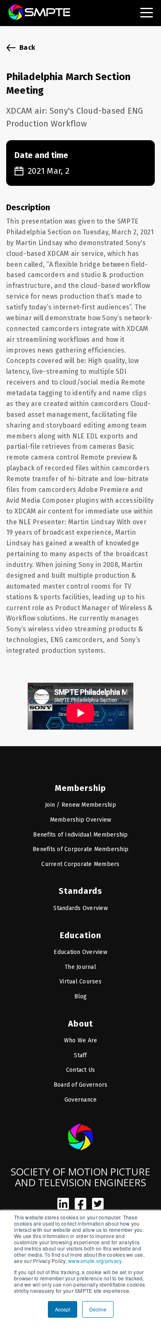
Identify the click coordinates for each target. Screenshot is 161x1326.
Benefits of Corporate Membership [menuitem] (80, 849)
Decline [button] (98, 1309)
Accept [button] (62, 1309)
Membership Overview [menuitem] (80, 819)
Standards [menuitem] (80, 891)
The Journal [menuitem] (80, 967)
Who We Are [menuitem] (80, 1040)
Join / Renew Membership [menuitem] (80, 804)
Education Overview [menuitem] (80, 952)
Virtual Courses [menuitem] (80, 981)
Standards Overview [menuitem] (80, 908)
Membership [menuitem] (80, 788)
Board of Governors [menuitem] (81, 1084)
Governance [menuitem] (80, 1099)
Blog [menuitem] (80, 996)
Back (27, 47)
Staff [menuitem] (80, 1055)
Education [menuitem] (80, 935)
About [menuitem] (80, 1024)
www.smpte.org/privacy (95, 1261)
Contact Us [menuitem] (80, 1069)
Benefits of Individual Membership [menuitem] (80, 834)
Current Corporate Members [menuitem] (80, 864)
